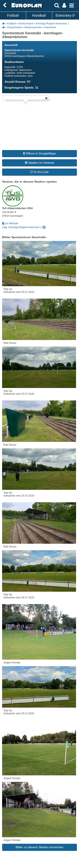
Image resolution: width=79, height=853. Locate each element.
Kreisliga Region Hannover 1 (52, 23)
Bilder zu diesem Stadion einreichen (39, 847)
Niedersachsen (33, 27)
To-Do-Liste (40, 172)
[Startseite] (26, 7)
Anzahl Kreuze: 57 (18, 81)
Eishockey (64, 15)
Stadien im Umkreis (40, 162)
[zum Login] (4, 5)
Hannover (50, 27)
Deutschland (26, 23)
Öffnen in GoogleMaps (40, 153)
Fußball (13, 15)
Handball (39, 15)
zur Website (11, 223)
